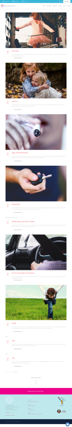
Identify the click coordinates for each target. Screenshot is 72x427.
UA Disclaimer (12, 415)
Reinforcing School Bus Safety (33, 401)
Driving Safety (16, 204)
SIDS (13, 340)
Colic (13, 358)
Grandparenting (31, 409)
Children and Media (31, 405)
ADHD (14, 323)
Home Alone (15, 51)
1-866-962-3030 (8, 412)
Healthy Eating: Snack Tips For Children (23, 221)
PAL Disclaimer (8, 415)
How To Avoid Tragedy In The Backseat (23, 273)
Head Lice (15, 101)
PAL (12, 52)
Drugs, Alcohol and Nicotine (20, 152)
